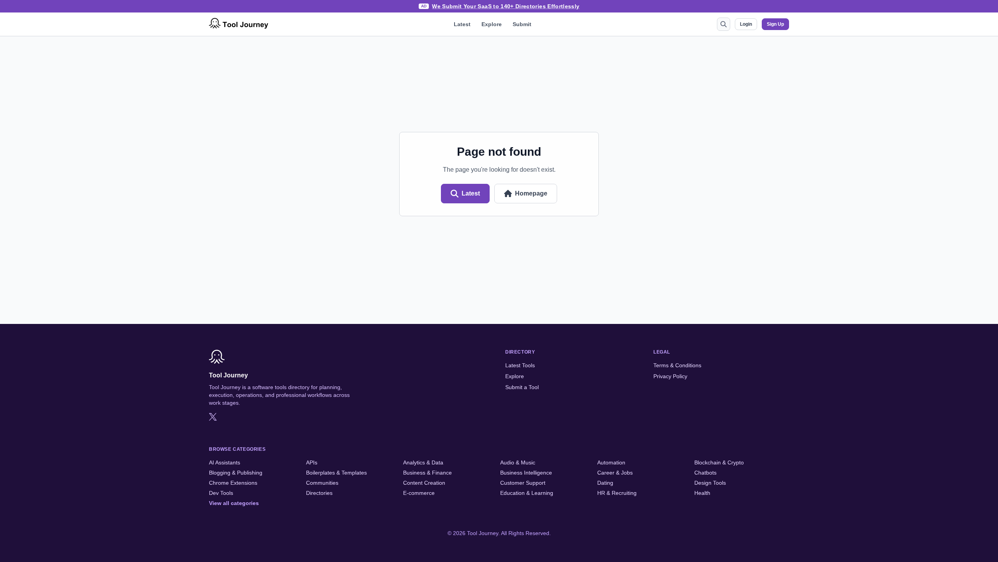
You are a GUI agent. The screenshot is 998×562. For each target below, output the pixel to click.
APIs (311, 462)
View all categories (234, 503)
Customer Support (522, 483)
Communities (322, 483)
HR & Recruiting (617, 493)
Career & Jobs (615, 473)
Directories (319, 493)
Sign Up (775, 24)
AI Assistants (224, 462)
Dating (605, 483)
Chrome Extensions (233, 483)
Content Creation (424, 483)
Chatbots (705, 473)
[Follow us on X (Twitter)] (213, 417)
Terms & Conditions (677, 365)
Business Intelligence (526, 473)
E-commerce (419, 493)
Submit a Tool (522, 387)
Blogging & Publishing (235, 473)
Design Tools (710, 483)
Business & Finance (427, 473)
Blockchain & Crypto (719, 462)
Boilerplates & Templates (336, 473)
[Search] (723, 24)
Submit (522, 24)
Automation (611, 462)
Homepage (531, 193)
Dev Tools (221, 493)
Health (702, 493)
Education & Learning (526, 493)
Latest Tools (520, 365)
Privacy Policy (670, 376)
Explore (491, 24)
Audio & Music (517, 462)
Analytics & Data (423, 462)
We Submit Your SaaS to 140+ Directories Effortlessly (505, 6)
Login (746, 24)
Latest (462, 24)
